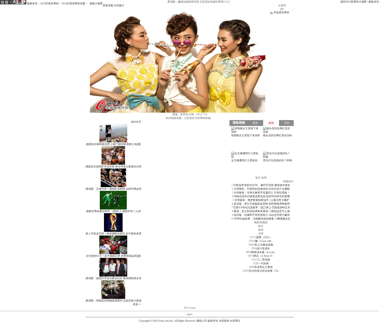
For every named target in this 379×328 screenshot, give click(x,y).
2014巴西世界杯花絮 (73, 3)
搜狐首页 (373, 1)
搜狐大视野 (96, 3)
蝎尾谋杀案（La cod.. (263, 252)
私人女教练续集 (264, 244)
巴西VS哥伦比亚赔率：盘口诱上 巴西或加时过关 (261, 207)
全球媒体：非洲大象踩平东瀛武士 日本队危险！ (262, 192)
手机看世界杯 (281, 12)
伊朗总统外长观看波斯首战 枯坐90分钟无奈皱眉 (262, 196)
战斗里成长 (263, 248)
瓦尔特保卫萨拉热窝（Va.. (264, 270)
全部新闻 (224, 320)
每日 (260, 226)
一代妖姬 (263, 263)
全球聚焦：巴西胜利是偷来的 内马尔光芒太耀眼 (262, 188)
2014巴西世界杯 (49, 3)
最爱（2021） (264, 237)
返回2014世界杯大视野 (353, 1)
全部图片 (119, 5)
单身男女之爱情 (263, 267)
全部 (260, 233)
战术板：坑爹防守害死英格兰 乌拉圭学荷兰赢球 (262, 214)
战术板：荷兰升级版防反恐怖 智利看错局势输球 (262, 203)
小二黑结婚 (263, 259)
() (281, 9)
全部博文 (235, 320)
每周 (260, 229)
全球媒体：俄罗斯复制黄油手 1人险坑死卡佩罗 (261, 200)
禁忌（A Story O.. (264, 255)
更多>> (137, 304)
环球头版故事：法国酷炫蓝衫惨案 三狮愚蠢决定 (262, 218)
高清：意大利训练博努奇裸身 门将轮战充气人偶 (262, 211)
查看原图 (108, 5)
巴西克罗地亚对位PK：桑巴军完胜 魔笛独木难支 (261, 185)
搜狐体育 (32, 3)
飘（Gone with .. (264, 241)
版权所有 (212, 320)
